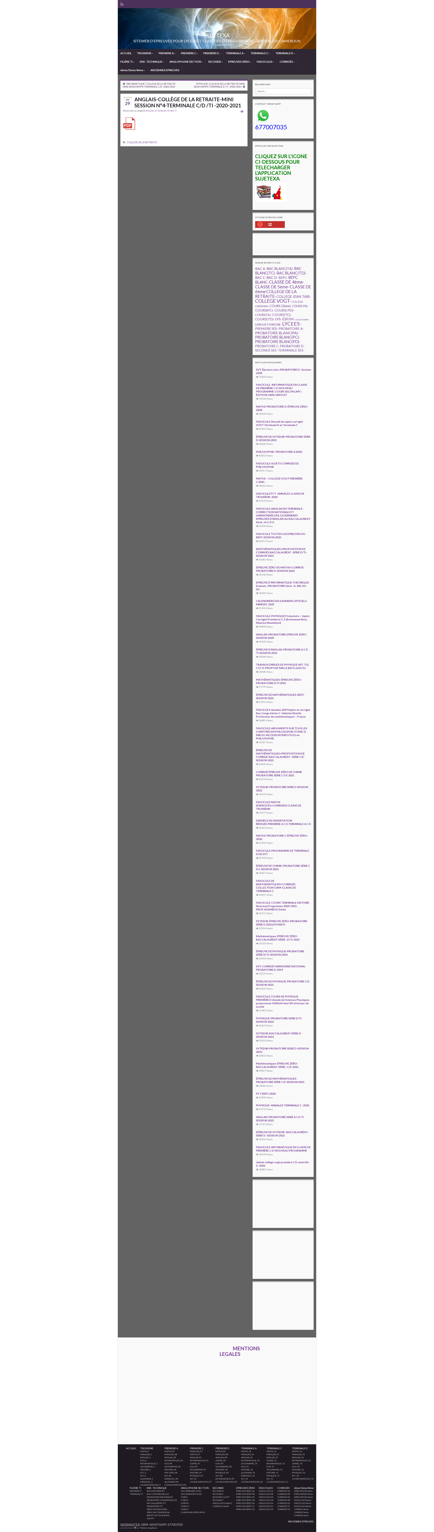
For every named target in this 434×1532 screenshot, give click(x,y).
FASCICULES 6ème (302, 1500)
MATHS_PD (220, 1451)
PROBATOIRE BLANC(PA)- (277, 333)
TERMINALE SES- (291, 350)
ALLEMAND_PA (171, 1482)
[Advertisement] (317, 244)
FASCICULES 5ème (302, 1503)
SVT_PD (218, 1475)
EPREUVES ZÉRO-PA (245, 1494)
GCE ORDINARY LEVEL (191, 1491)
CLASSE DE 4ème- (286, 282)
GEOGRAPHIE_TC (275, 1469)
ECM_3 (143, 1460)
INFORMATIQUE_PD (224, 1478)
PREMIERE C (189, 53)
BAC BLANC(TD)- (292, 273)
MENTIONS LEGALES (240, 1351)
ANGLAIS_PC (196, 1457)
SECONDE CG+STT (221, 1497)
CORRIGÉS (286, 61)
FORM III (185, 1503)
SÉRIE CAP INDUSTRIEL (157, 1509)
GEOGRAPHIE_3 (147, 1466)
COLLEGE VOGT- (273, 301)
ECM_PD (219, 1463)
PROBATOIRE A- (291, 329)
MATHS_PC (195, 1454)
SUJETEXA (217, 35)
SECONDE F (218, 1500)
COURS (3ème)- (281, 306)
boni (128, 110)
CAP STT (150, 1518)
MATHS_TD (297, 1451)
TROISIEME (144, 53)
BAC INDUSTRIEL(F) (156, 1491)
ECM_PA (168, 1463)
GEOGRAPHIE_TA (249, 1463)
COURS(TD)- (265, 319)
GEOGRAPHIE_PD (223, 1466)
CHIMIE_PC (195, 1463)
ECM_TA (245, 1466)
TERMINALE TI (136, 1494)
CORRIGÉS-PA (283, 1494)
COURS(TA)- (263, 315)
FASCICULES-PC (266, 1497)
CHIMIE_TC (272, 1460)
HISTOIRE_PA (170, 1469)
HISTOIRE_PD (221, 1469)
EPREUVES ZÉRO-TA (245, 1503)
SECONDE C (218, 1494)
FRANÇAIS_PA (170, 1454)
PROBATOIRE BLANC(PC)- (277, 337)
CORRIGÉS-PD (283, 1500)
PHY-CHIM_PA (170, 1472)
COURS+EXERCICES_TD (303, 1478)
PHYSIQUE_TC (273, 1475)
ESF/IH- (288, 319)
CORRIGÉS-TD (283, 1509)
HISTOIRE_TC (272, 1472)
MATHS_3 (144, 1451)
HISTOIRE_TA (247, 1469)
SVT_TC (270, 1478)
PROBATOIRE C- (267, 346)
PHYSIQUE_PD (222, 1472)
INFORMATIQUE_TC (276, 1463)
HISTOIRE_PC (196, 1472)
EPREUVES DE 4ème (303, 1491)
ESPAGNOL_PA (171, 1478)
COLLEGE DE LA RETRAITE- (142, 142)
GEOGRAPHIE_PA (172, 1466)
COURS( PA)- (300, 306)
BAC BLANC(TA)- (280, 269)
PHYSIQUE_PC (196, 1475)
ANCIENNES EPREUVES (164, 70)
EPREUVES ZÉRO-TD (245, 1509)
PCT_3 (143, 1472)
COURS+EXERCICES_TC (277, 1482)
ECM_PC (194, 1466)
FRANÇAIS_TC (273, 1454)
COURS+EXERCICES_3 (150, 1485)
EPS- (278, 319)
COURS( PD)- (284, 310)
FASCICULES (265, 61)
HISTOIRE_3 (145, 1469)
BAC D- (272, 277)
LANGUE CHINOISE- (268, 324)
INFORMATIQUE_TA (250, 1460)
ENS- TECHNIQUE (151, 61)
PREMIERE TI (135, 1491)
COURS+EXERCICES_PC (201, 1482)
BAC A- (260, 269)
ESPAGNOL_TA (248, 1475)
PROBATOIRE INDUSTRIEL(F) (160, 1497)
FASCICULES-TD (266, 1509)
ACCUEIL (126, 53)
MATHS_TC (272, 1451)
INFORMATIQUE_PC (199, 1460)
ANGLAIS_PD (221, 1457)
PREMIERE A (166, 53)
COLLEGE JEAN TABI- (294, 296)
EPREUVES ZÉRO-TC (245, 1506)
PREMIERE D (211, 53)
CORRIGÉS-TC (283, 1506)
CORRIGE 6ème (301, 1515)
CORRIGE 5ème (301, 1512)
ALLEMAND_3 (146, 1478)
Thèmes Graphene (148, 1528)
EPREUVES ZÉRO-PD (245, 1500)
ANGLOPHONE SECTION (185, 61)
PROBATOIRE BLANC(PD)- (278, 341)
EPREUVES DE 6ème (303, 1497)
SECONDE (215, 61)
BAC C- (260, 277)
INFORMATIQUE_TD (301, 1460)
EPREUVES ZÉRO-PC (245, 1497)
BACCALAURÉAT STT (156, 1503)
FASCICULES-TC (266, 1506)
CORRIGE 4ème (301, 1509)
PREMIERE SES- (266, 329)
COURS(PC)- (264, 310)
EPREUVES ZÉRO (239, 61)
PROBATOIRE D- (292, 346)
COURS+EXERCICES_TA (252, 1482)
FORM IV (185, 1506)
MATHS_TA (246, 1451)
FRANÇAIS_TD (298, 1454)
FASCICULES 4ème (302, 1506)
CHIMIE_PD (220, 1460)
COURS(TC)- (282, 315)
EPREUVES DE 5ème (303, 1494)
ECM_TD (296, 1466)
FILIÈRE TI (126, 61)
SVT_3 (143, 1475)
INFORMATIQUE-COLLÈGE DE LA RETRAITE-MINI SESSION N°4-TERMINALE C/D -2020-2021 (149, 85)
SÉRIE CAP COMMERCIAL (158, 1512)
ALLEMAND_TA (248, 1472)
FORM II (184, 1500)
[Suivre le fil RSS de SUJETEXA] (122, 3)
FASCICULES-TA (266, 1503)
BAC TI (174, 110)
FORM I (184, 1497)
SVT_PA (167, 1475)
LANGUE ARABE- (302, 319)
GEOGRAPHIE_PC (198, 1469)
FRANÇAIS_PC (196, 1451)
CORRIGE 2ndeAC (221, 1506)
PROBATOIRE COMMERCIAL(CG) (162, 1500)
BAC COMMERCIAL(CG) (158, 1494)
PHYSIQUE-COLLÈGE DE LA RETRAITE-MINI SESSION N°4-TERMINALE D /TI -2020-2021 (219, 85)
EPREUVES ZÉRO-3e (245, 1491)
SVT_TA (244, 1478)
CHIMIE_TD (297, 1463)
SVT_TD (295, 1475)
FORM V (185, 1509)
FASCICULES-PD (266, 1500)
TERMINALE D (284, 53)
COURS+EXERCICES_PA (175, 1485)
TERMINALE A (235, 53)
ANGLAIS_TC (151, 110)
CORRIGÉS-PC (283, 1497)
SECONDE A (218, 1491)
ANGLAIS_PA (170, 1457)
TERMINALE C (260, 53)
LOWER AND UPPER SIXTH (193, 1512)
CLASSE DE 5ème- (272, 286)
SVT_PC (193, 1478)
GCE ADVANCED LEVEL (191, 1494)
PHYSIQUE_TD (298, 1472)
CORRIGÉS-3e (283, 1491)
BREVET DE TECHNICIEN (158, 1515)
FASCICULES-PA (266, 1494)
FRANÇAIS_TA (247, 1454)
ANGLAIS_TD (164, 110)
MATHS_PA (169, 1451)
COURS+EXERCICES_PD (226, 1482)
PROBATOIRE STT (155, 1506)
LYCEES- (291, 324)
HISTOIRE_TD (298, 1469)
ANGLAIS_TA (247, 1457)
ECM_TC (270, 1466)
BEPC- (283, 278)
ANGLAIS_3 (145, 1457)
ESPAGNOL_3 (146, 1482)
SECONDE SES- (266, 350)
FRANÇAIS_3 (146, 1454)
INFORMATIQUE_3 (148, 1463)
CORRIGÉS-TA (283, 1503)
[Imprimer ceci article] (242, 111)
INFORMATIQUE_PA (173, 1460)
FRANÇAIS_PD (221, 1454)
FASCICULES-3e (266, 1491)
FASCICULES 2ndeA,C (222, 1503)
